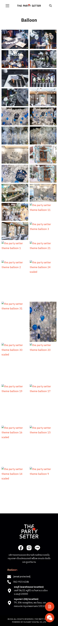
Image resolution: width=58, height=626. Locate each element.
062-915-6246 (21, 582)
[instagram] (29, 548)
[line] (37, 548)
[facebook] (21, 548)
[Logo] (29, 5)
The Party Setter (43, 619)
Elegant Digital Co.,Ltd (35, 622)
